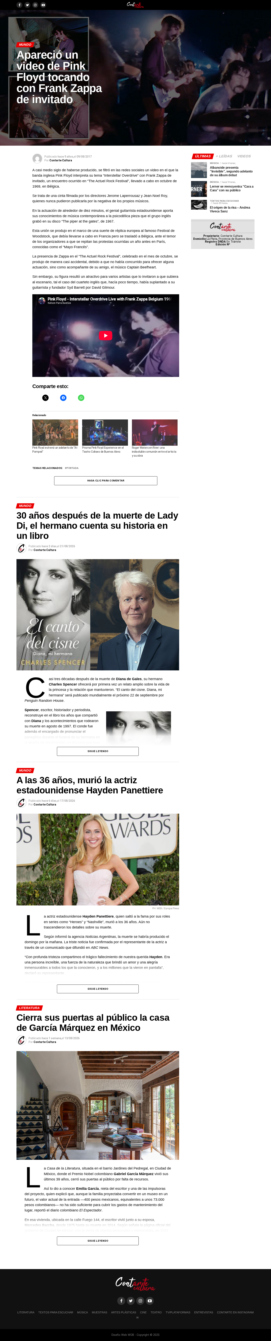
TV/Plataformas (178, 1312)
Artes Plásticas (123, 1312)
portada (72, 468)
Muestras (99, 1312)
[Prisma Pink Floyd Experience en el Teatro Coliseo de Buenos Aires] (105, 432)
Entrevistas (203, 1312)
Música (82, 1312)
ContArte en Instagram (235, 1312)
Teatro (156, 1312)
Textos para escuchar (55, 1312)
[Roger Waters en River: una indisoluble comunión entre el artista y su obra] (155, 432)
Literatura (25, 1312)
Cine (143, 1312)
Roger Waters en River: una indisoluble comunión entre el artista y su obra (154, 451)
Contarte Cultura (60, 160)
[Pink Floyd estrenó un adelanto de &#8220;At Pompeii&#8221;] (55, 432)
